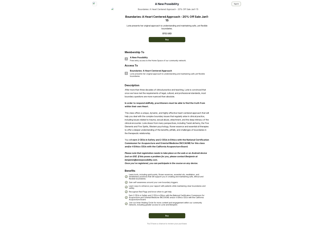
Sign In (236, 4)
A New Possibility (167, 4)
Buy (167, 39)
